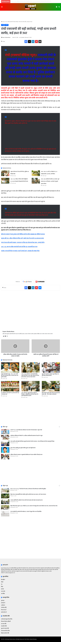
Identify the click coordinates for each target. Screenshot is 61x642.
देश (6, 22)
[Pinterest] (36, 41)
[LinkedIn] (32, 41)
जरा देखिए (3, 593)
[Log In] (56, 7)
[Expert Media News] (30, 7)
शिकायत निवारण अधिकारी (6, 621)
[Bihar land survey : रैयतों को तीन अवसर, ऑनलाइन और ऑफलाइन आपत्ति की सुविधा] (5, 490)
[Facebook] (25, 41)
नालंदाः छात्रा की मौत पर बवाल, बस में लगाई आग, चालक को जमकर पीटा (20, 251)
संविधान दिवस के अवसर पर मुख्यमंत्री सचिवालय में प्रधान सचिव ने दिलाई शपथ (26, 454)
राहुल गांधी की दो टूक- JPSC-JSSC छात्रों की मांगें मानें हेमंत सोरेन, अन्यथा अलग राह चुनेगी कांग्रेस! (9, 375)
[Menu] (2, 7)
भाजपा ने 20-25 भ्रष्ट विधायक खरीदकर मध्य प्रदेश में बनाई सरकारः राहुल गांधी (26, 430)
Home (3, 22)
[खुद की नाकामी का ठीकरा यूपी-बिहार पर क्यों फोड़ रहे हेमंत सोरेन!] (51, 367)
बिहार (2, 586)
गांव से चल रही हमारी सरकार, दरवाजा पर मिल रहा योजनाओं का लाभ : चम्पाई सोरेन (22, 242)
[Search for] (59, 7)
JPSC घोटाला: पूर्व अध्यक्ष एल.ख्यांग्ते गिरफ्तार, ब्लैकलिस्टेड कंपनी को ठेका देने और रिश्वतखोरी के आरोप (29, 394)
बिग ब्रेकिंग (3, 579)
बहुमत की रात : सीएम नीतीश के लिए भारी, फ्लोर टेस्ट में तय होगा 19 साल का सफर (22, 238)
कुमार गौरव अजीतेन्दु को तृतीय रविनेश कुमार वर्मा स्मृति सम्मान (23, 448)
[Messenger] (39, 287)
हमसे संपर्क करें (4, 612)
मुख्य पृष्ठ (2, 600)
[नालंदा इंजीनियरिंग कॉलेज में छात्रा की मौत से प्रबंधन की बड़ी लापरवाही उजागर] (5, 501)
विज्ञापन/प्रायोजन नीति (5, 633)
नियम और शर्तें (3, 610)
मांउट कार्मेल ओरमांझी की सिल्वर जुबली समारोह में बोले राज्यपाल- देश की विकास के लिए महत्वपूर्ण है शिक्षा (32, 441)
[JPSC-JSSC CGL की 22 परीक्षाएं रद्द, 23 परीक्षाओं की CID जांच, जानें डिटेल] (36, 173)
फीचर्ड (2, 582)
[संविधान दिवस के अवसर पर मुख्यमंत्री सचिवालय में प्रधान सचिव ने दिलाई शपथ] (5, 456)
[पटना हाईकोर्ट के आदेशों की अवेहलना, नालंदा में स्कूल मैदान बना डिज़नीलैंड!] (5, 513)
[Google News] (27, 281)
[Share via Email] (39, 41)
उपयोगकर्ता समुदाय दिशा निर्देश (6, 619)
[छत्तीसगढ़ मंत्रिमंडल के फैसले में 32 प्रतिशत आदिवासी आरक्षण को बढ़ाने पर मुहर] (5, 437)
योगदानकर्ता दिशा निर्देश (5, 631)
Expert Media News (6, 37)
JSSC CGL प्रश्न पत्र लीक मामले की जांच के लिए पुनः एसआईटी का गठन (19, 247)
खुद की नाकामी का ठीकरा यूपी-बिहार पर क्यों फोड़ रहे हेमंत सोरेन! (50, 374)
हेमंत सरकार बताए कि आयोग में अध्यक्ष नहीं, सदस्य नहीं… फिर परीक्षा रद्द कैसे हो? (51, 393)
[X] (29, 41)
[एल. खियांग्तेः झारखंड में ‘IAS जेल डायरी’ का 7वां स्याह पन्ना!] (10, 386)
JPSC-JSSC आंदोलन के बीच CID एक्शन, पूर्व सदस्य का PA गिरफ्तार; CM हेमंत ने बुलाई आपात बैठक (34, 1)
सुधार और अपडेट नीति (5, 628)
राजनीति (6, 25)
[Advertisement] (30, 15)
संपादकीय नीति (4, 626)
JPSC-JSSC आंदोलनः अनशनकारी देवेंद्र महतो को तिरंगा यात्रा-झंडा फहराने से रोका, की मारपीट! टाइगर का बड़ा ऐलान (30, 375)
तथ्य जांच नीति (3, 624)
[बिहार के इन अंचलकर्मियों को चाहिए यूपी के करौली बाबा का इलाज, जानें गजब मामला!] (5, 496)
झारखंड (2, 589)
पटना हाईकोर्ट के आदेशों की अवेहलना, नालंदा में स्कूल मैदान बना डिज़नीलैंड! (26, 511)
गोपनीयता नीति (3, 607)
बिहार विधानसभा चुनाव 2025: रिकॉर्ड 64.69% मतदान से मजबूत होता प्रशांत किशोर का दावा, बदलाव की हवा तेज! (33, 506)
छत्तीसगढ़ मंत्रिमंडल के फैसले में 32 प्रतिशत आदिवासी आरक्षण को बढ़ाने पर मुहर (26, 435)
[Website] (3, 336)
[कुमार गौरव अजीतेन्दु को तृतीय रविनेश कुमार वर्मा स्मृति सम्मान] (5, 450)
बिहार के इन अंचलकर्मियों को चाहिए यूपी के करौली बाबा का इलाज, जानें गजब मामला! (28, 494)
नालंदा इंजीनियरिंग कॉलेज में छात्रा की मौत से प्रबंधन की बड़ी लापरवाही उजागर (26, 500)
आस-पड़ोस (3, 591)
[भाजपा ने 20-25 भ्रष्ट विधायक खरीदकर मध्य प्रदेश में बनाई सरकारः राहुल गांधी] (5, 431)
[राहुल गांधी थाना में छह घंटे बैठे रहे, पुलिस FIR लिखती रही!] (5, 173)
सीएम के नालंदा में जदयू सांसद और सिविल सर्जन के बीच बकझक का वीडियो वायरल (23, 234)
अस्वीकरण (3, 605)
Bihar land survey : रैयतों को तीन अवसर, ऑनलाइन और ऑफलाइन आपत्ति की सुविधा (28, 489)
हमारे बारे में (3, 603)
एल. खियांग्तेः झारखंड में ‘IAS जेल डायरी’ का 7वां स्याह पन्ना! (10, 393)
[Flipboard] (40, 281)
